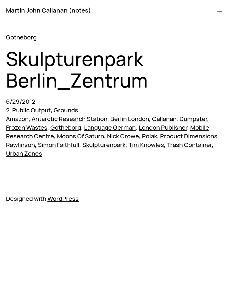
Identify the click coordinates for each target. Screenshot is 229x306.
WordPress (63, 198)
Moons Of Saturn (80, 136)
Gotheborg (65, 127)
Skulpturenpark (104, 144)
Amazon (17, 118)
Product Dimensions (188, 136)
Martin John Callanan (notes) (48, 10)
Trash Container (189, 144)
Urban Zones (24, 153)
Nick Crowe (123, 136)
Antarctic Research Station (69, 118)
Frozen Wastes (26, 127)
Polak (149, 136)
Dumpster (193, 118)
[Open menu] (219, 10)
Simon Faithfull (58, 144)
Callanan (164, 118)
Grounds (66, 110)
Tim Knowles (146, 144)
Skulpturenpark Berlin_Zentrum (77, 69)
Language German (110, 127)
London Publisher (163, 127)
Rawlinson (20, 144)
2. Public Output (28, 110)
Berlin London (129, 118)
